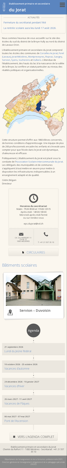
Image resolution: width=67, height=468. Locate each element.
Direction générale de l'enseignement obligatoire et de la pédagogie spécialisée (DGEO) (33, 463)
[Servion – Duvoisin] (33, 290)
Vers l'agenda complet (35, 437)
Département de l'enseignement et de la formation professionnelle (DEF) (33, 459)
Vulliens (37, 59)
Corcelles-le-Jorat (49, 53)
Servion (6, 59)
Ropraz (49, 56)
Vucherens (24, 59)
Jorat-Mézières (19, 56)
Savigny (58, 56)
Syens (14, 59)
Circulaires (35, 252)
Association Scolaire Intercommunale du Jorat (39, 161)
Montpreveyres (36, 56)
